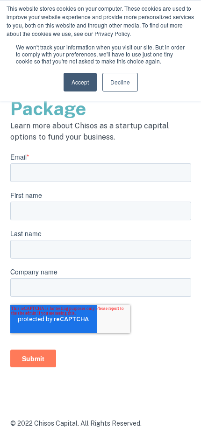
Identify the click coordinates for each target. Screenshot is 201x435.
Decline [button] (120, 82)
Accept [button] (80, 82)
